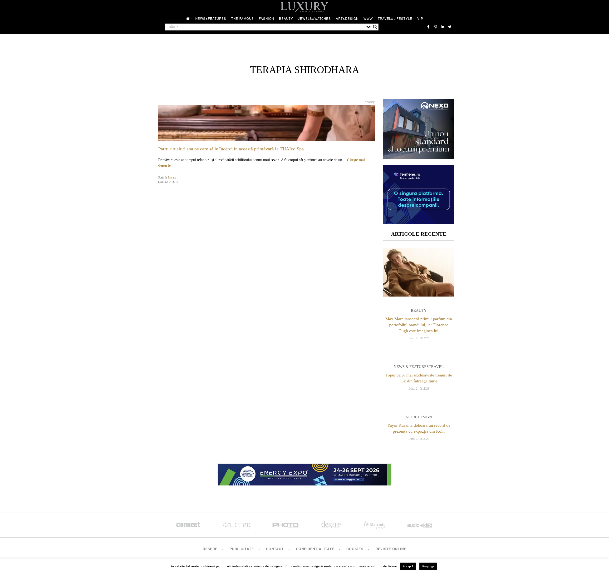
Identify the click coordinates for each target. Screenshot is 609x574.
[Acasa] (188, 18)
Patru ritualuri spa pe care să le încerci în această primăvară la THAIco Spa (231, 148)
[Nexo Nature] (418, 157)
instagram (435, 26)
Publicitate (242, 548)
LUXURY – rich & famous (304, 7)
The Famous (242, 18)
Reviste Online (390, 548)
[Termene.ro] (418, 222)
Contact (275, 548)
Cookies (354, 548)
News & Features (411, 367)
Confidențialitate (315, 548)
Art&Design (347, 18)
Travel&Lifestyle (395, 18)
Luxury (172, 177)
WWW (368, 18)
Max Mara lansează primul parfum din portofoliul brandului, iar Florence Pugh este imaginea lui (418, 325)
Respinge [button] (428, 566)
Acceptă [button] (408, 566)
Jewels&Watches (314, 18)
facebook (428, 26)
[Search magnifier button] (375, 27)
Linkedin (442, 26)
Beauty (286, 18)
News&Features (210, 18)
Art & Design (418, 417)
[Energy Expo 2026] (304, 473)
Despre (210, 548)
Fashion (266, 18)
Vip (420, 18)
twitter (449, 26)
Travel (436, 367)
